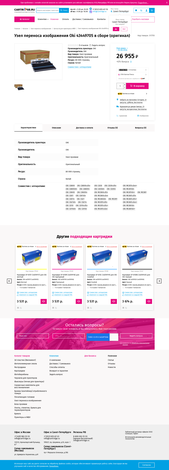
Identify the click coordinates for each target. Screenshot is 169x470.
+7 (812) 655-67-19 (100, 9)
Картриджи (19, 371)
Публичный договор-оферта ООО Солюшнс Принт (138, 433)
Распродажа (20, 367)
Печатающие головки (24, 397)
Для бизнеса (90, 356)
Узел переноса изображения (27, 400)
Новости (112, 367)
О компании (55, 360)
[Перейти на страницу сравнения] (141, 10)
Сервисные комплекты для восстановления (26, 386)
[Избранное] (18, 308)
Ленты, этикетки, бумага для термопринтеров (27, 409)
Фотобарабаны (21, 374)
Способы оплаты (57, 367)
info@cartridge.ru (99, 11)
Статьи (111, 360)
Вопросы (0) (140, 128)
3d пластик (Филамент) (25, 360)
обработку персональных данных (136, 344)
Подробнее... (143, 3)
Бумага (17, 413)
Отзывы (111, 363)
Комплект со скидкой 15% (28, 295)
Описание (56, 128)
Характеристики (28, 127)
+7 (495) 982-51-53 (22, 436)
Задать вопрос (56, 374)
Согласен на (136, 344)
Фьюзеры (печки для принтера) (29, 381)
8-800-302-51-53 (80, 436)
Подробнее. (54, 466)
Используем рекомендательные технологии (138, 438)
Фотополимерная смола (25, 363)
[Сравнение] (21, 308)
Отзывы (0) (113, 128)
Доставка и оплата (84, 128)
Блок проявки (20, 404)
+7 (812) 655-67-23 (51, 436)
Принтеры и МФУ (22, 417)
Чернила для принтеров (25, 378)
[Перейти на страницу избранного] (136, 10)
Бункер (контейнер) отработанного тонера (30, 392)
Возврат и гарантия (58, 371)
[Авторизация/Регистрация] (146, 10)
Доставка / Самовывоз (59, 363)
